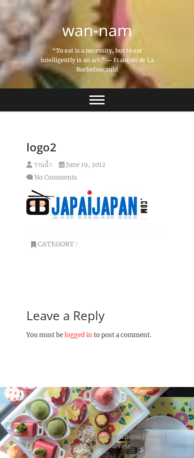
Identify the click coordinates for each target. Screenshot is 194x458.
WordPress (115, 446)
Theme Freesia (142, 436)
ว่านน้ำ (42, 165)
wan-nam (97, 30)
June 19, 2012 (85, 165)
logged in (78, 335)
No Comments (55, 178)
